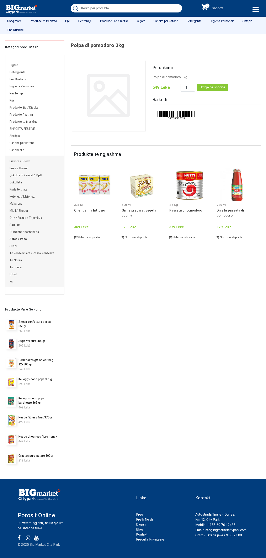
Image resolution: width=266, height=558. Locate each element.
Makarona (16, 204)
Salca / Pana (18, 239)
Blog (139, 529)
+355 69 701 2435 (221, 524)
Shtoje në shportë (212, 87)
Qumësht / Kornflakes (24, 232)
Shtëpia (247, 21)
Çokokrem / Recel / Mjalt (26, 175)
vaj (11, 281)
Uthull (13, 274)
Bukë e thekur (19, 168)
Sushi (13, 246)
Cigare (141, 21)
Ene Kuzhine (15, 30)
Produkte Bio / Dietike (114, 21)
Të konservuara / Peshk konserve (32, 253)
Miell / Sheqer (19, 211)
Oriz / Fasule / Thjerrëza (26, 218)
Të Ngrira (16, 260)
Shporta (215, 7)
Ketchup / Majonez (22, 196)
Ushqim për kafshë (166, 21)
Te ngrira (16, 267)
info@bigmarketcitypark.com (225, 530)
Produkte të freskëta (43, 21)
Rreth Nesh (144, 519)
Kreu (139, 514)
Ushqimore (14, 21)
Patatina (15, 225)
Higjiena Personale (222, 21)
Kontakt (141, 534)
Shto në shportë (88, 237)
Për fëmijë (85, 21)
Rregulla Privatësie (150, 539)
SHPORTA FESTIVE (22, 129)
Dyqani (141, 524)
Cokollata (16, 182)
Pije (67, 21)
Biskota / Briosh (20, 161)
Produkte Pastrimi (21, 115)
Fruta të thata (18, 189)
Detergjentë (194, 21)
